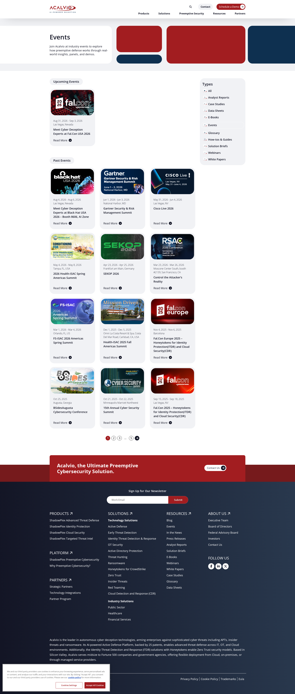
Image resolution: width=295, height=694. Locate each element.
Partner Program (60, 599)
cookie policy (74, 677)
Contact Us (213, 468)
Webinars (173, 563)
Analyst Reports (177, 545)
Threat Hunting (117, 557)
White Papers (175, 569)
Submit (178, 500)
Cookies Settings (69, 685)
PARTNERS (58, 579)
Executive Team (218, 520)
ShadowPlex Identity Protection (70, 526)
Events (171, 526)
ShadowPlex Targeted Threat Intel (71, 538)
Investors (214, 538)
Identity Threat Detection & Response (132, 538)
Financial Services (119, 619)
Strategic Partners (61, 586)
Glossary (172, 581)
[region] (56, 678)
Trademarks (228, 679)
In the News (174, 532)
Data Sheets (174, 587)
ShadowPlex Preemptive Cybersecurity (74, 559)
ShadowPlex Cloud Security (67, 532)
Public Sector (116, 607)
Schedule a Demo (229, 6)
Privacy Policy (189, 679)
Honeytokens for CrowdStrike (127, 569)
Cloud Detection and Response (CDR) (131, 593)
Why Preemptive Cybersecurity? (70, 566)
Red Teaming (116, 587)
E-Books (172, 557)
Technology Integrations (65, 593)
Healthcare (115, 613)
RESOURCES (177, 513)
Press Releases (176, 538)
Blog (169, 520)
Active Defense (117, 526)
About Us (217, 513)
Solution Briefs (176, 551)
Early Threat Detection (122, 532)
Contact (205, 6)
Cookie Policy (209, 679)
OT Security (115, 545)
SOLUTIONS (118, 513)
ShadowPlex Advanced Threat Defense (74, 520)
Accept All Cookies (95, 685)
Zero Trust (114, 575)
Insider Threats (117, 581)
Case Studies (175, 575)
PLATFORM (59, 552)
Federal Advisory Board (223, 532)
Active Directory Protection (125, 551)
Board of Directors (220, 526)
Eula (241, 679)
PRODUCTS (59, 513)
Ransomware (116, 563)
